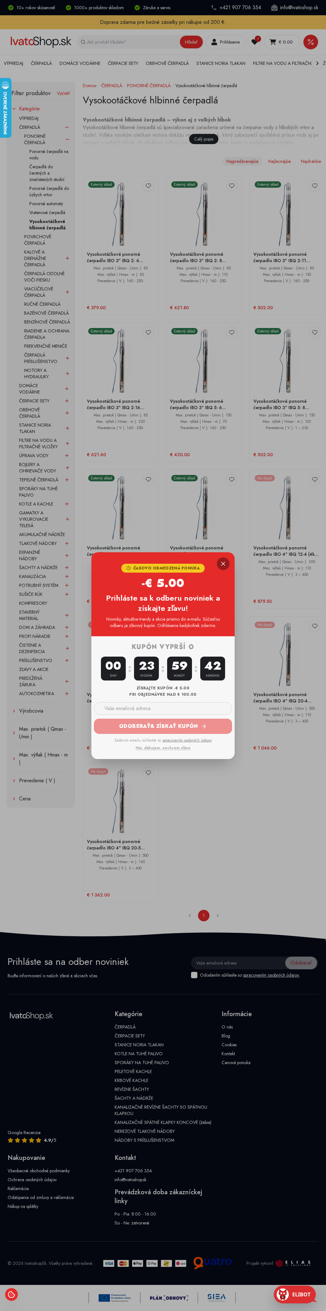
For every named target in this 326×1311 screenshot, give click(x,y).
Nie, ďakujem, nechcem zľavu (163, 747)
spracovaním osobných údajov (187, 740)
